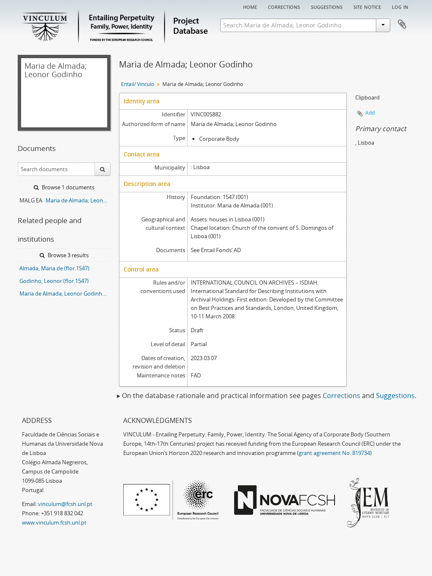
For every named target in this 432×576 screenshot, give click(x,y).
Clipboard (402, 24)
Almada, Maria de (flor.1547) (54, 268)
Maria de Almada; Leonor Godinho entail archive (78, 200)
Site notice (367, 6)
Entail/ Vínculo (137, 84)
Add (370, 112)
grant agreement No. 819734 (334, 453)
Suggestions (327, 6)
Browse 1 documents (67, 187)
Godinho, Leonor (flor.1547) (54, 281)
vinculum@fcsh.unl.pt (65, 504)
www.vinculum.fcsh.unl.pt (54, 522)
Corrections (284, 6)
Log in (400, 6)
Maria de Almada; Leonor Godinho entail (65, 293)
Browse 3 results (67, 255)
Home (250, 6)
